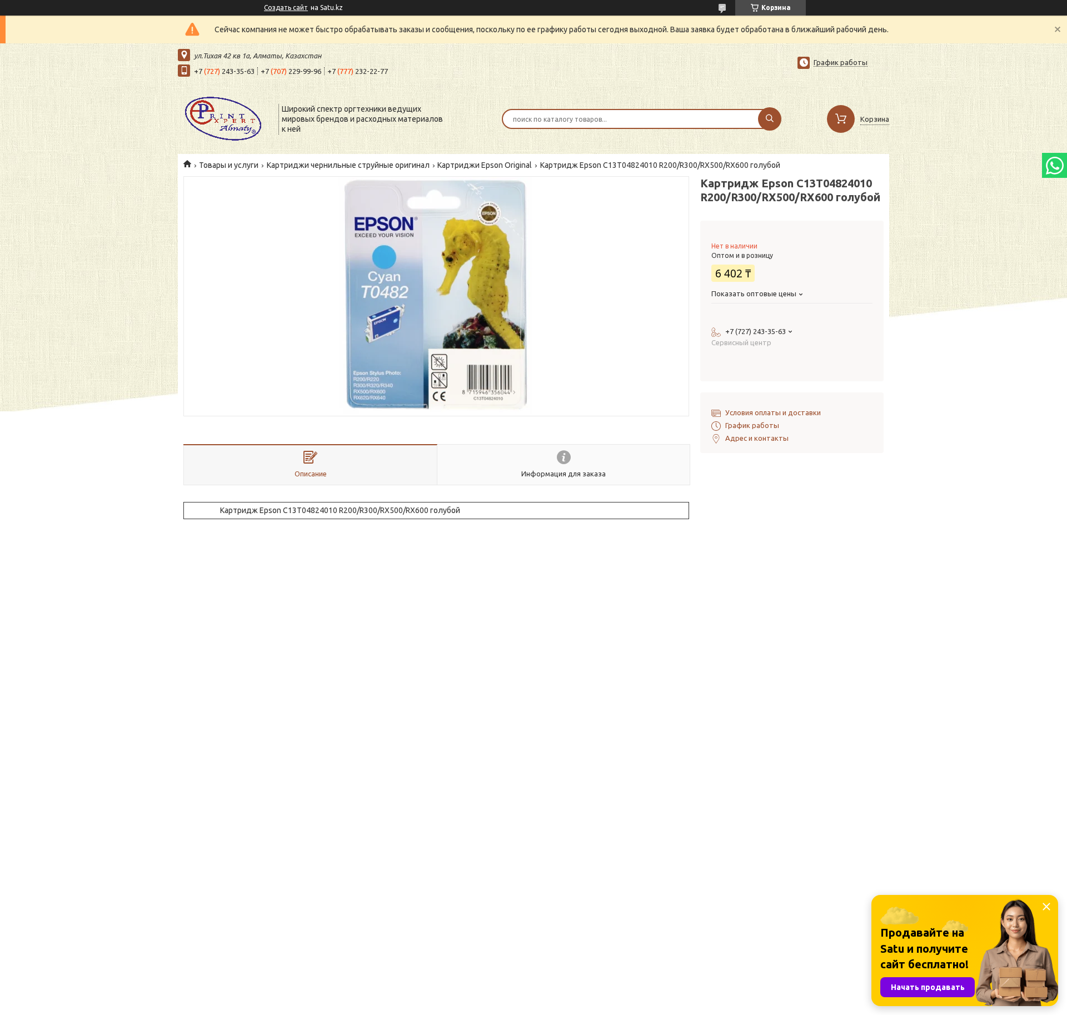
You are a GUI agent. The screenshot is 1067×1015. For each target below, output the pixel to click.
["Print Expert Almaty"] (223, 118)
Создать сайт (286, 7)
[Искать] (769, 119)
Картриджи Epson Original (484, 165)
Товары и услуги (228, 165)
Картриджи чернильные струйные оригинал (348, 165)
